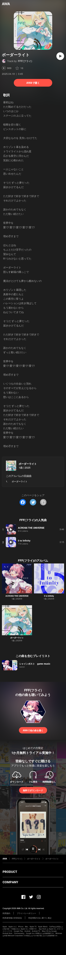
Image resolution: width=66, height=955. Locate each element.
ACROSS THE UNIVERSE (17, 595)
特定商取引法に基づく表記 (39, 917)
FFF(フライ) (25, 61)
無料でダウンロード (33, 790)
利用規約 (6, 913)
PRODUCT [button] (10, 872)
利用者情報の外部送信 (12, 917)
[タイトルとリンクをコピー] (43, 502)
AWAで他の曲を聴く (33, 730)
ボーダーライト (28, 464)
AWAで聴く (33, 83)
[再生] (60, 56)
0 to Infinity (49, 595)
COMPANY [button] (10, 882)
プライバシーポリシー (26, 913)
